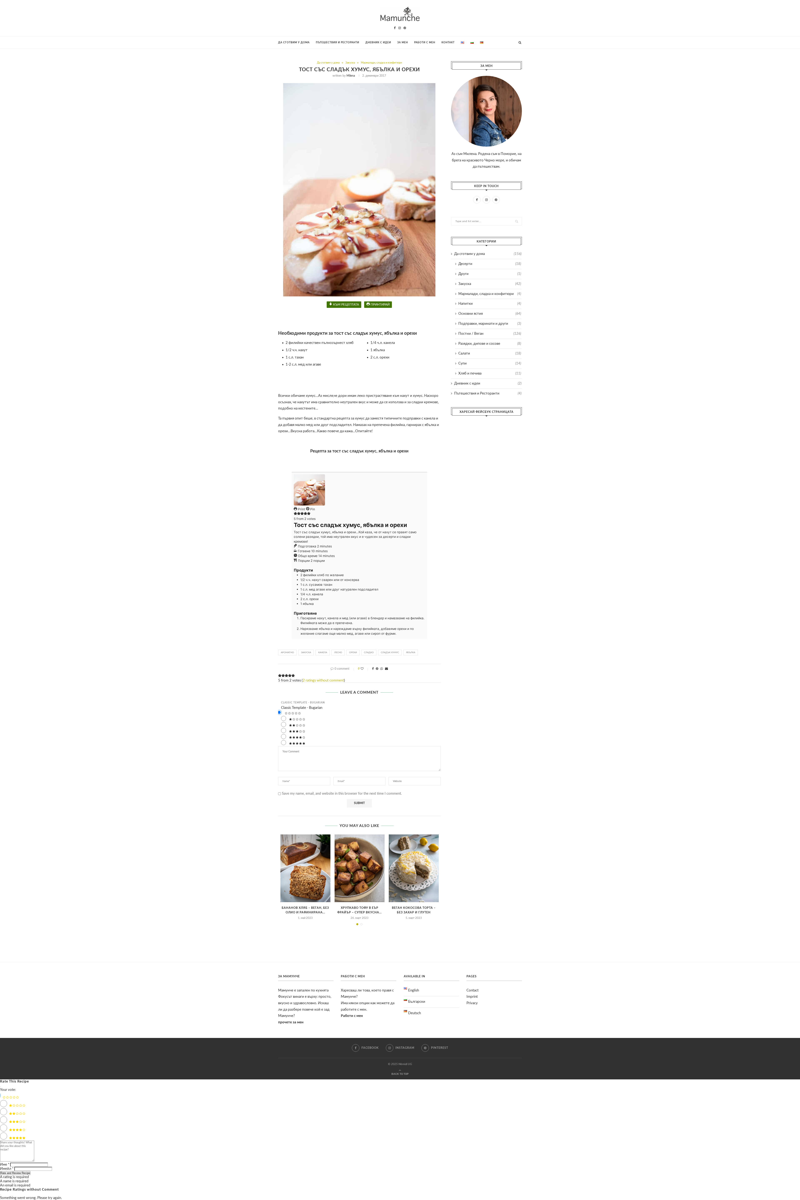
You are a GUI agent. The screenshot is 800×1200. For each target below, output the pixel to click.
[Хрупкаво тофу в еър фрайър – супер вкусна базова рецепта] (360, 868)
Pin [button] (312, 509)
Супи (489, 363)
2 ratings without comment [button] (323, 680)
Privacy (472, 1003)
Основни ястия (489, 313)
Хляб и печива (489, 373)
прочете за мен (291, 1022)
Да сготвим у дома (294, 42)
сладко (369, 652)
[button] (295, 514)
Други (489, 274)
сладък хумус (390, 652)
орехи (353, 652)
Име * (4, 1164)
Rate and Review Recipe (15, 1173)
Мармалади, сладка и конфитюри (381, 62)
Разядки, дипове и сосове (489, 343)
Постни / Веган (489, 333)
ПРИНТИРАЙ (380, 304)
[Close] (0, 1086)
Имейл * (7, 1168)
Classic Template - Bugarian (303, 702)
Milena (350, 75)
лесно (338, 652)
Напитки (489, 303)
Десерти (489, 264)
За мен (402, 42)
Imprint (472, 996)
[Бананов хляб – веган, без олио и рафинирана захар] (305, 868)
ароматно (287, 652)
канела (322, 652)
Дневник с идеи (378, 42)
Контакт (448, 42)
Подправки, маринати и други (489, 323)
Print (301, 509)
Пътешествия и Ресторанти (337, 42)
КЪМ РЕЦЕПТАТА (345, 304)
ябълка (410, 652)
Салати (489, 353)
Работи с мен (424, 42)
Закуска (350, 62)
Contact (472, 990)
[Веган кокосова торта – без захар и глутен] (414, 868)
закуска (306, 652)
